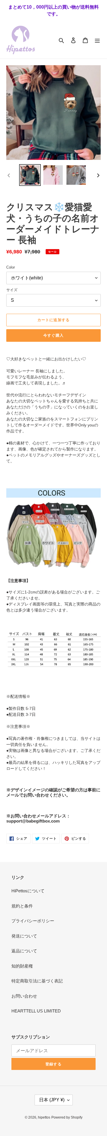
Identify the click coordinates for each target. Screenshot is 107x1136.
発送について (24, 936)
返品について (24, 950)
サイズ (11, 290)
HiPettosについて (28, 890)
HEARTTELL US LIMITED (36, 1010)
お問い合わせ (24, 996)
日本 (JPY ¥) (51, 1099)
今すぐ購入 (53, 335)
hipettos (44, 1117)
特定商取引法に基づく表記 (37, 980)
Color (10, 267)
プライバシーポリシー (32, 920)
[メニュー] (97, 40)
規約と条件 (22, 905)
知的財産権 (22, 966)
